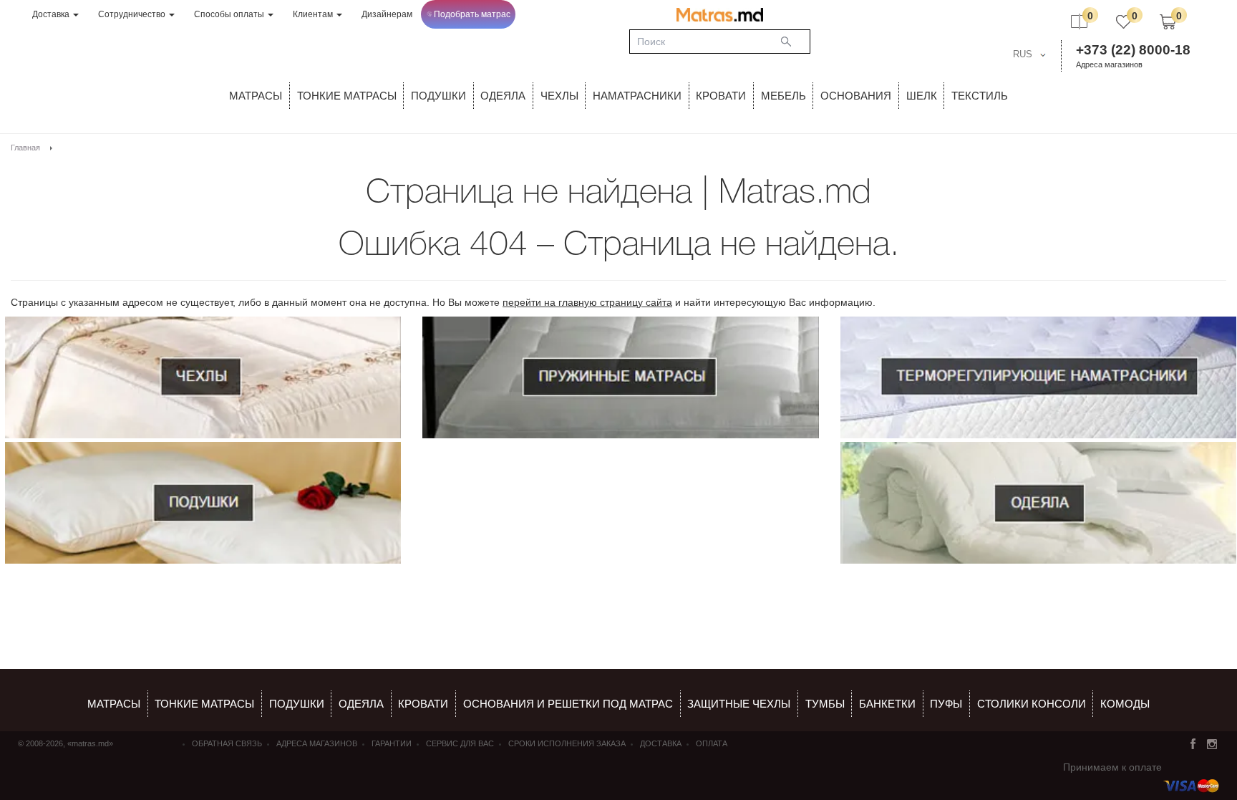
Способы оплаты (230, 14)
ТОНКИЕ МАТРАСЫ (347, 96)
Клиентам (314, 14)
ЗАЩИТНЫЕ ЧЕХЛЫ (738, 704)
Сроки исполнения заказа (567, 743)
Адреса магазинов (1109, 64)
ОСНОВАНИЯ (855, 96)
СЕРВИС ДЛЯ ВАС (460, 743)
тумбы (825, 704)
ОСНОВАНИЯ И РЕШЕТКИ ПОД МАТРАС (568, 704)
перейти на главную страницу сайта (587, 302)
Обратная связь (227, 743)
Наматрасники (637, 96)
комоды (1125, 704)
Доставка (52, 14)
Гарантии (392, 743)
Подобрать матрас (472, 14)
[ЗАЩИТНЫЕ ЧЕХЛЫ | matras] (203, 377)
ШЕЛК (921, 96)
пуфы (946, 704)
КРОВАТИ (721, 96)
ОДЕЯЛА (502, 96)
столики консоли (1031, 704)
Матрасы (255, 96)
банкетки (887, 704)
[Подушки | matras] (203, 503)
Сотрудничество (133, 14)
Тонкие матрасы (204, 704)
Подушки (438, 96)
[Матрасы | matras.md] (620, 377)
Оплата (711, 743)
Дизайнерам (387, 14)
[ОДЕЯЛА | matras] (1038, 503)
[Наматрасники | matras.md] (1038, 377)
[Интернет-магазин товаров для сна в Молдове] (719, 14)
